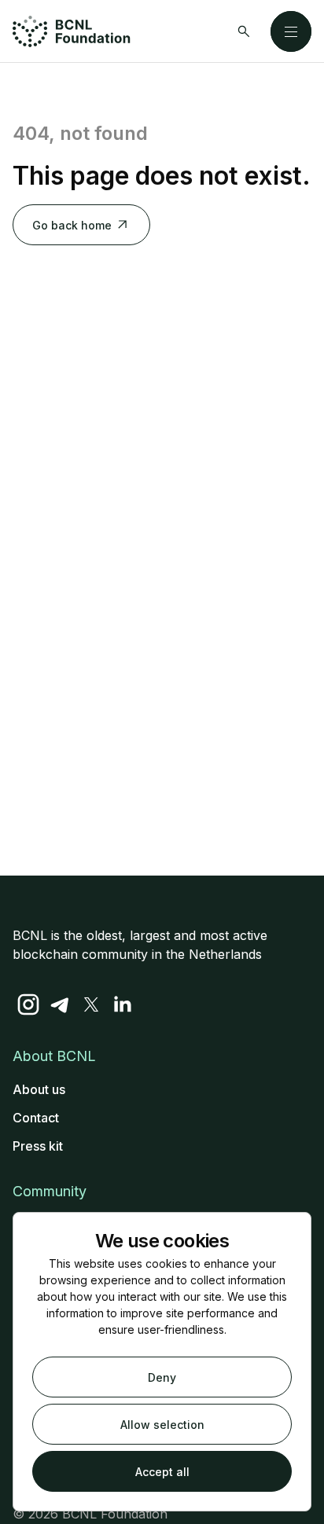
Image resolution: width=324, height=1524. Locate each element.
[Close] (291, 31)
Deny (162, 1377)
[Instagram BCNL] (28, 1004)
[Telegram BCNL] (59, 1004)
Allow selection (162, 1424)
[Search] (243, 31)
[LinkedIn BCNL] (122, 1004)
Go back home (72, 225)
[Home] (72, 31)
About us (39, 1089)
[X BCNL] (91, 1004)
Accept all (162, 1471)
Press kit (38, 1146)
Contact (36, 1118)
